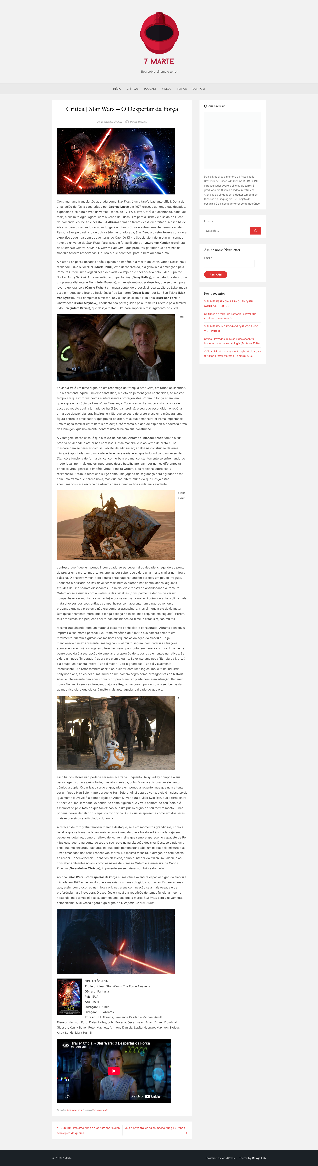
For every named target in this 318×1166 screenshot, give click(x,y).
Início (117, 88)
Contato (198, 88)
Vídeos (166, 88)
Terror (182, 88)
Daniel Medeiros (138, 121)
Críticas (133, 88)
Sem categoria (74, 1109)
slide (105, 1109)
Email (208, 257)
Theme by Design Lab (252, 1158)
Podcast (150, 88)
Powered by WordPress (220, 1158)
